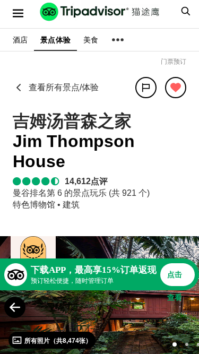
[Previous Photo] (14, 307)
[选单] (18, 13)
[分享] (146, 87)
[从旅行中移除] (175, 87)
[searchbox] (184, 11)
